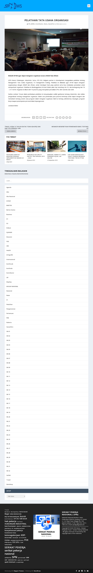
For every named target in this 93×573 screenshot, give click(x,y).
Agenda (8, 187)
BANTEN (9, 205)
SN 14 (8, 390)
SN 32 (8, 471)
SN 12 (8, 381)
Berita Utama (10, 210)
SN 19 (8, 412)
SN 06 (8, 354)
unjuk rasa (20, 560)
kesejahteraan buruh (19, 528)
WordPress (37, 571)
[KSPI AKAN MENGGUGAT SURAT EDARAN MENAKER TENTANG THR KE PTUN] (77, 146)
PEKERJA (7, 540)
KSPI (23, 535)
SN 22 (8, 426)
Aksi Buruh (7, 511)
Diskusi (8, 228)
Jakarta (19, 526)
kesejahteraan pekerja (14, 530)
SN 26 (8, 444)
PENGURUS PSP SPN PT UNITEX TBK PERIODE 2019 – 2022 (36, 156)
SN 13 (8, 385)
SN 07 (8, 358)
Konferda (9, 268)
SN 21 (8, 421)
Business (9, 214)
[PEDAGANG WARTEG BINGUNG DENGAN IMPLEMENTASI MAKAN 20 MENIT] (15, 146)
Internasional (10, 259)
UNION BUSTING (12, 560)
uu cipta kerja (19, 562)
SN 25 (8, 439)
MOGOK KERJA (8, 537)
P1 (7, 300)
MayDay (9, 282)
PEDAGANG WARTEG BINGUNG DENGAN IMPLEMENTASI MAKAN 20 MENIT (15, 157)
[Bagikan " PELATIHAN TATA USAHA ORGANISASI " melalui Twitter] (37, 117)
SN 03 (8, 340)
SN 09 (8, 367)
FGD (7, 241)
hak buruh (23, 519)
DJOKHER (9, 232)
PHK (26, 540)
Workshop (9, 484)
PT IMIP (21, 542)
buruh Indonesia (9, 519)
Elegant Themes (19, 571)
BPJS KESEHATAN (15, 514)
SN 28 (8, 453)
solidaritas (8, 557)
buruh (23, 516)
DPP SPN (16, 519)
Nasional (9, 291)
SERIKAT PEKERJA (15, 547)
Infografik (9, 255)
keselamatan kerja (10, 533)
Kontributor (39, 24)
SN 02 (8, 336)
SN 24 (8, 435)
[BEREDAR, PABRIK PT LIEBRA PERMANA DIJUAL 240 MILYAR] (56, 146)
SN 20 (8, 417)
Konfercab (9, 264)
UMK (27, 557)
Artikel (8, 201)
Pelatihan (9, 304)
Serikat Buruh (8, 544)
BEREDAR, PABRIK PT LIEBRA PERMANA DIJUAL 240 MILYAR (56, 156)
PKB (7, 318)
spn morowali (21, 557)
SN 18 (8, 408)
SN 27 (8, 448)
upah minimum (10, 562)
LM (7, 277)
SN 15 (8, 394)
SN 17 (8, 403)
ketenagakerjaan (12, 535)
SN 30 (8, 462)
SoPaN (8, 475)
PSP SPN (15, 542)
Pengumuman (10, 309)
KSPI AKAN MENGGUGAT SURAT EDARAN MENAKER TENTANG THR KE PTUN (76, 156)
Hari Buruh (20, 521)
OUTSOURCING (22, 537)
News (45, 24)
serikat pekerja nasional (13, 552)
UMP (6, 560)
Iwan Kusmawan (10, 526)
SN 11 (8, 376)
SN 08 (8, 363)
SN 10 (8, 372)
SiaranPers (51, 24)
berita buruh (23, 512)
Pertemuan (10, 313)
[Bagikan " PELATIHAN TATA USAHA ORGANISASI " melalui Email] (41, 117)
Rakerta (9, 322)
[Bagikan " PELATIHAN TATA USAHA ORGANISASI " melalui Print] (44, 117)
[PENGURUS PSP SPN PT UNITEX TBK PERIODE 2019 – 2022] (36, 146)
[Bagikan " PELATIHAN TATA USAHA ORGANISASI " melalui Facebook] (33, 117)
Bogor (7, 514)
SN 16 (8, 399)
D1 (7, 219)
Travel (8, 480)
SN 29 (8, 457)
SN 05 (8, 349)
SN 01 (8, 331)
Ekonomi (9, 237)
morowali (15, 537)
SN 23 (8, 430)
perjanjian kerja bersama (17, 540)
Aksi (7, 192)
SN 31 (8, 466)
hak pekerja (10, 521)
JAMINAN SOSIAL (26, 526)
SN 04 (8, 345)
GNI (7, 246)
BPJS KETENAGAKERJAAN (12, 517)
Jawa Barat (8, 528)
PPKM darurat (8, 542)
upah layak (26, 560)
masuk (14, 174)
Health (8, 250)
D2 (7, 223)
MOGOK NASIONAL (12, 286)
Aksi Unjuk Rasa (15, 511)
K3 (12, 528)
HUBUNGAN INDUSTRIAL (15, 524)
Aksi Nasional (10, 196)
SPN (14, 557)
